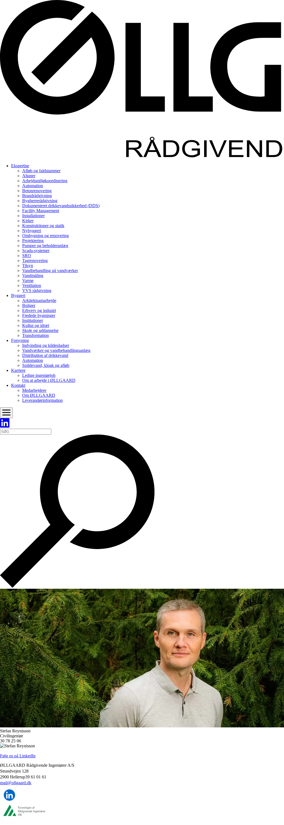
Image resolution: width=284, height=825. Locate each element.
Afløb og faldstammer (41, 170)
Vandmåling (32, 275)
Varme (28, 280)
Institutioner (32, 320)
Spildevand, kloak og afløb (45, 365)
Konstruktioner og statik (43, 225)
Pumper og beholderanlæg (45, 245)
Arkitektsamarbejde (39, 300)
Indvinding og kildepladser (45, 345)
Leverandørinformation (42, 400)
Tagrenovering (35, 260)
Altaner (28, 175)
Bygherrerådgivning (39, 200)
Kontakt (18, 385)
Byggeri (18, 295)
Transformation (35, 335)
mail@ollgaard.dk (15, 782)
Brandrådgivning (37, 195)
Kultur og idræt (35, 325)
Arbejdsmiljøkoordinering (44, 180)
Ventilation (31, 285)
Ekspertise (20, 165)
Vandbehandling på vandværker (50, 270)
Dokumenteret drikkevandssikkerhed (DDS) (61, 205)
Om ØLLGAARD (38, 395)
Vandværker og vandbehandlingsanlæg (56, 350)
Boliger (28, 305)
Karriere (18, 370)
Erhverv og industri (39, 310)
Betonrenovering (37, 190)
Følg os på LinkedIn (18, 755)
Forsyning (20, 340)
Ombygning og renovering (45, 235)
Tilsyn (27, 265)
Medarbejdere (34, 390)
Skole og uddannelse (40, 330)
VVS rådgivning (36, 290)
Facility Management (40, 210)
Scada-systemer (35, 250)
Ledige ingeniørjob (38, 375)
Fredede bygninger (38, 315)
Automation (32, 185)
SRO (26, 255)
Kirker (28, 220)
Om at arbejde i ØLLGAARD (48, 380)
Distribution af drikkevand (45, 355)
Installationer (33, 215)
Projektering (33, 240)
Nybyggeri (31, 230)
